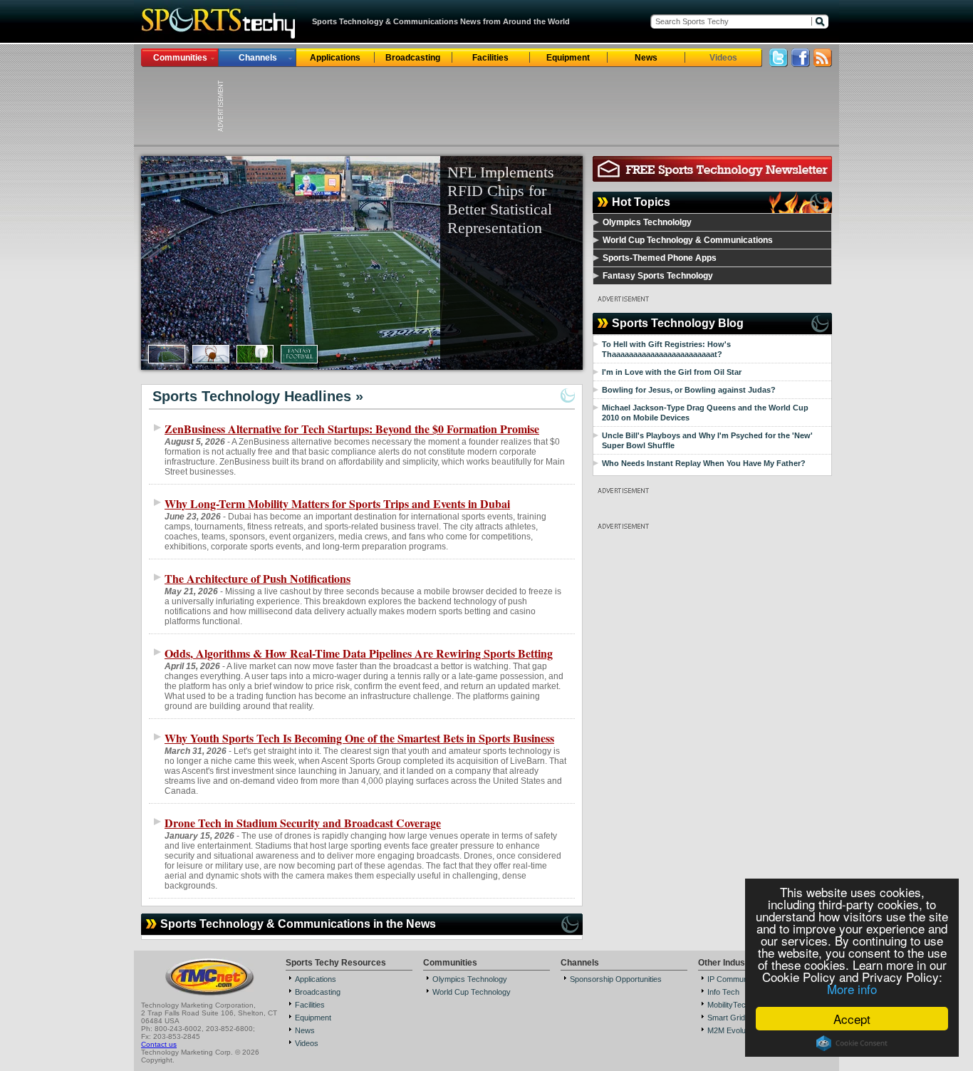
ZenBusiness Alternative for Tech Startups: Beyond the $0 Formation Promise (352, 428)
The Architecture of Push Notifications (257, 578)
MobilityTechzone (737, 1004)
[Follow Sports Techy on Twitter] (778, 63)
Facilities (490, 58)
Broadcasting (412, 58)
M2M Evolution (732, 1030)
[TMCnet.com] (209, 994)
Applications (335, 58)
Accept (851, 1019)
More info (852, 989)
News (646, 58)
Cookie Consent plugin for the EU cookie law (852, 1043)
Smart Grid (726, 1017)
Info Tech (723, 992)
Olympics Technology (469, 979)
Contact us (159, 1044)
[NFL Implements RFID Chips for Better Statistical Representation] (362, 263)
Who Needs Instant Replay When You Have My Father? (704, 463)
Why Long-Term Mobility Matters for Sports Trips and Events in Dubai (337, 503)
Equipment (568, 58)
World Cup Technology (471, 992)
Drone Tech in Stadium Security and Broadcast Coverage (303, 822)
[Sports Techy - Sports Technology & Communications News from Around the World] (219, 39)
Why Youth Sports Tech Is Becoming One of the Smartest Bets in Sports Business (359, 738)
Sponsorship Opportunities (616, 979)
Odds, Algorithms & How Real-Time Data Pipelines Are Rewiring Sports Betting (359, 653)
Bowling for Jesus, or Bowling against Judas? (689, 390)
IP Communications (740, 979)
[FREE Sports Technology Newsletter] (712, 178)
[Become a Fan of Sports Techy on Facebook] (800, 63)
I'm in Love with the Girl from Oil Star (672, 372)
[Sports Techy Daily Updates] (822, 63)
